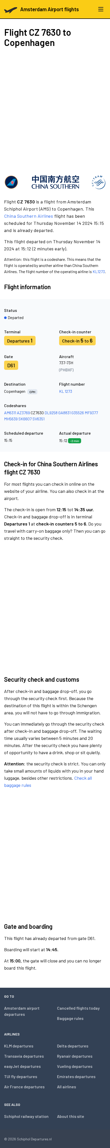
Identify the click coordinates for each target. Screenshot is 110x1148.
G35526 (77, 412)
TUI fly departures (20, 1076)
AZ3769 (23, 412)
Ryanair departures (74, 1056)
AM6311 (10, 412)
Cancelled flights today (78, 1008)
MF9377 (91, 412)
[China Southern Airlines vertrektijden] (55, 182)
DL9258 (51, 412)
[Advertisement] (55, 110)
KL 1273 (65, 391)
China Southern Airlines (28, 216)
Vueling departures (74, 1066)
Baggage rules (70, 1018)
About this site (70, 1116)
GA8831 (64, 412)
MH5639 (11, 418)
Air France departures (24, 1086)
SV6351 (38, 418)
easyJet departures (22, 1066)
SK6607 (25, 418)
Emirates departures (76, 1076)
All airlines (66, 1086)
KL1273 (99, 271)
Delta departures (72, 1045)
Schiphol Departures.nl (34, 1139)
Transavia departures (24, 1056)
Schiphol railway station (26, 1116)
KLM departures (18, 1045)
